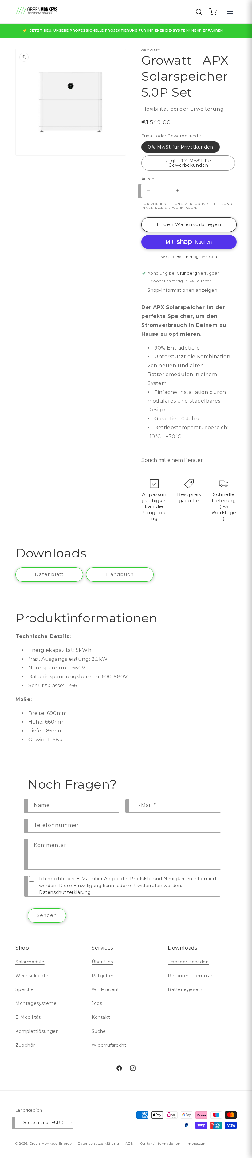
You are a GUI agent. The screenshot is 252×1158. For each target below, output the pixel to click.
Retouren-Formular (190, 975)
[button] (213, 11)
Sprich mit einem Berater (172, 460)
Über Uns (102, 962)
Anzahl (148, 178)
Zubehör (25, 1045)
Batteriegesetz (185, 989)
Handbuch (120, 574)
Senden (47, 915)
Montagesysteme (36, 1003)
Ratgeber (103, 975)
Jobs (97, 1003)
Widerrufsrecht (109, 1045)
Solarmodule (30, 962)
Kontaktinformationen (160, 1143)
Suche (99, 1031)
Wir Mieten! (105, 989)
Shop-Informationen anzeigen (182, 290)
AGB (129, 1143)
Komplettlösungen (37, 1031)
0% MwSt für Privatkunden (180, 147)
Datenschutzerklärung (65, 892)
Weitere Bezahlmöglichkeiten (189, 256)
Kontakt (101, 1017)
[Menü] (230, 11)
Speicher (25, 989)
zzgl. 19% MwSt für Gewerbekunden (188, 163)
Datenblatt (49, 574)
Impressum (197, 1143)
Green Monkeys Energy (51, 1143)
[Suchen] (198, 11)
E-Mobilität (28, 1017)
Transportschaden (188, 962)
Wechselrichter (32, 975)
